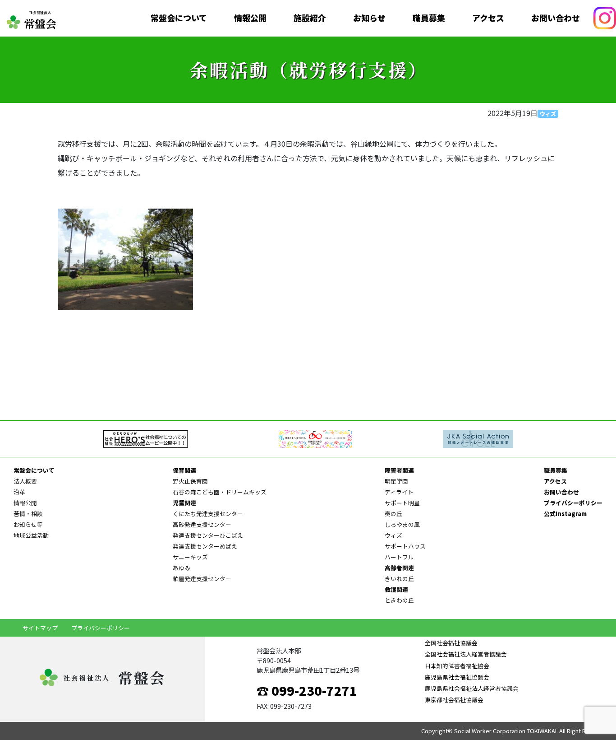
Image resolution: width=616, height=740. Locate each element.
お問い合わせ (555, 18)
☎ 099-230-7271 (307, 690)
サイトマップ (40, 628)
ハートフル (399, 557)
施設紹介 (310, 18)
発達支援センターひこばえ (208, 535)
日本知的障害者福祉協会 (457, 665)
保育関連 (184, 470)
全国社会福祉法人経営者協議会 (466, 654)
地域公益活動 (31, 535)
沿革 (19, 492)
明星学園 (396, 481)
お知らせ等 (28, 524)
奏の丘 (393, 513)
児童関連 (184, 502)
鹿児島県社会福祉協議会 (457, 677)
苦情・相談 (28, 513)
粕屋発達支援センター (202, 578)
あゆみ (181, 567)
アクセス (488, 18)
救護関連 (396, 589)
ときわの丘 (399, 600)
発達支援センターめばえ (205, 546)
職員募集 (429, 18)
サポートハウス (405, 546)
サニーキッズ (190, 557)
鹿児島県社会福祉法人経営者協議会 (472, 688)
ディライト (399, 492)
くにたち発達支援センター (208, 513)
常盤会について (179, 18)
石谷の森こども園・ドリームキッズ (220, 492)
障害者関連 (399, 470)
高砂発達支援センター (202, 524)
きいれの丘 (399, 578)
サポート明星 (402, 502)
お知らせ (369, 18)
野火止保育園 (190, 481)
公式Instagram (565, 513)
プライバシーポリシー (573, 502)
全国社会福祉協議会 (451, 642)
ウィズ (548, 113)
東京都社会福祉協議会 (454, 699)
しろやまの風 (402, 524)
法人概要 (25, 481)
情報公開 (250, 18)
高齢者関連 (399, 567)
